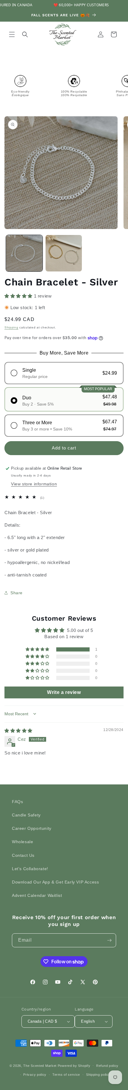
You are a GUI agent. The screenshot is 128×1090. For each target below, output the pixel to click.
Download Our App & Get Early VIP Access (55, 882)
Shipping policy (98, 1074)
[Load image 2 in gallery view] (64, 253)
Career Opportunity (31, 828)
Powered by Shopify (74, 1065)
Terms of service (66, 1074)
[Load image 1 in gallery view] (24, 253)
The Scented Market (40, 1065)
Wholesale (22, 841)
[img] (18, 730)
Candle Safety (26, 815)
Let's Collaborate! (30, 868)
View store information (34, 484)
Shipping (11, 327)
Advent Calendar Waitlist (37, 895)
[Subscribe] (109, 940)
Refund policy (107, 1065)
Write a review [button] (64, 692)
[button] (11, 34)
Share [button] (16, 592)
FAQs (17, 801)
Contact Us (23, 855)
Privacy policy (34, 1074)
